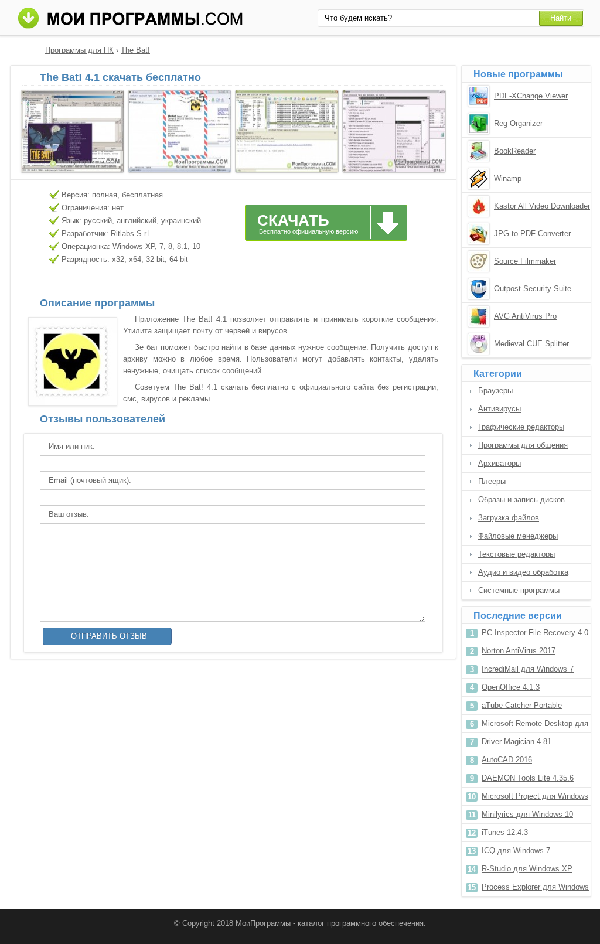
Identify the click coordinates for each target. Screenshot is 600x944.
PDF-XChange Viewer (531, 95)
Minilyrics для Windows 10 (527, 814)
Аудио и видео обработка (523, 572)
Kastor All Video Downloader (542, 206)
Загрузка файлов (508, 517)
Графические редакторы (521, 426)
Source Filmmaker (525, 261)
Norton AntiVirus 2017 (518, 650)
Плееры (492, 481)
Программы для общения (523, 445)
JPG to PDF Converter (532, 233)
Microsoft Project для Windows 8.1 (535, 798)
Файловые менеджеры (518, 535)
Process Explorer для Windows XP (535, 889)
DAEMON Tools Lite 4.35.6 (528, 777)
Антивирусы (499, 408)
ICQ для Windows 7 (516, 850)
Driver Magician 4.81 (516, 741)
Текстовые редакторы (516, 554)
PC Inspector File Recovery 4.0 (535, 632)
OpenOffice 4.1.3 (511, 687)
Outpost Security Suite (532, 288)
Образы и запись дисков (521, 499)
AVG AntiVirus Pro (525, 316)
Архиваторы (499, 463)
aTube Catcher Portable (522, 705)
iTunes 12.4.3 (505, 832)
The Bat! (135, 50)
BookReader (515, 150)
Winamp (507, 178)
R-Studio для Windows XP (527, 868)
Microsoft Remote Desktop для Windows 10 (535, 725)
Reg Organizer (518, 123)
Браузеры (495, 390)
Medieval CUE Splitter (531, 343)
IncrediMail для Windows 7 (528, 668)
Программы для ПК (79, 50)
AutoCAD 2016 (507, 759)
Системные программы (519, 590)
